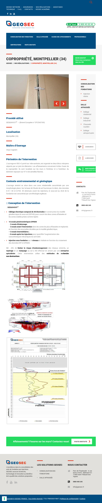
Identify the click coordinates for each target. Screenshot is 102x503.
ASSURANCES (28, 7)
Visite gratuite (30, 45)
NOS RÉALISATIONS (43, 7)
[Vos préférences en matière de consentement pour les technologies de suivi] (4, 498)
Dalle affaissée (42, 37)
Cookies (82, 499)
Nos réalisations (21, 63)
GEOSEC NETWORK (13, 7)
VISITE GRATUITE (80, 442)
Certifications (15, 45)
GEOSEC (9, 63)
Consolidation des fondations (21, 37)
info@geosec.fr (86, 210)
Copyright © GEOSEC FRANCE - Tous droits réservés (24, 499)
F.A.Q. (20, 9)
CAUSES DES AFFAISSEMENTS (61, 37)
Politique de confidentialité (69, 499)
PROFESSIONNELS (80, 37)
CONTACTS (29, 9)
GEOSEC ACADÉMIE (43, 9)
